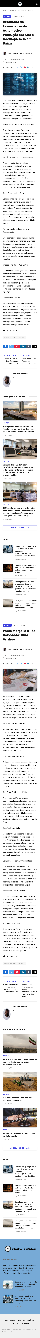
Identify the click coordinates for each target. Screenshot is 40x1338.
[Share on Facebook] (17, 67)
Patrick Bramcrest (16, 53)
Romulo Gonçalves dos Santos (14, 338)
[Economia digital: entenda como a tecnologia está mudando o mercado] (8, 1284)
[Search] (36, 4)
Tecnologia (15, 1323)
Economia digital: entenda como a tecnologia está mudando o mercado (26, 1284)
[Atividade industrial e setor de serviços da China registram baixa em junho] (8, 1299)
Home (6, 1320)
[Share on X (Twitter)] (21, 67)
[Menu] (3, 4)
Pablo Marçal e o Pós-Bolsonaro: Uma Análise (11, 361)
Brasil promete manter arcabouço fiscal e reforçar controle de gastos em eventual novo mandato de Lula (18, 429)
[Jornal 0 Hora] (20, 4)
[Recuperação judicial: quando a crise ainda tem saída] (20, 1117)
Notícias (7, 625)
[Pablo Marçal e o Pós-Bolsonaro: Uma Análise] (20, 680)
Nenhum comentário (17, 59)
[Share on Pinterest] (24, 67)
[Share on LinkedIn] (28, 67)
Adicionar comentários (20, 528)
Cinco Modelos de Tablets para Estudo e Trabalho (29, 361)
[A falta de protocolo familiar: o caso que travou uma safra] (20, 1081)
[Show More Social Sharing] (32, 67)
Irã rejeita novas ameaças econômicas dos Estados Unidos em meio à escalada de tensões (20, 1062)
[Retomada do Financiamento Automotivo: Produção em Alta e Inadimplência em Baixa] (20, 84)
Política (7, 16)
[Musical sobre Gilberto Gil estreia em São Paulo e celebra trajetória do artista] (8, 568)
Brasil (12, 1320)
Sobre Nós (26, 1323)
